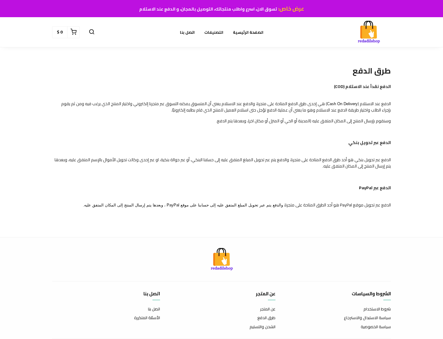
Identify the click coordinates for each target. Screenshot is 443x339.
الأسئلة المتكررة (147, 318)
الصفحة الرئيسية (248, 32)
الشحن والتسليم (262, 327)
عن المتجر (267, 309)
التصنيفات (213, 32)
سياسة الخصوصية (376, 327)
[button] (92, 32)
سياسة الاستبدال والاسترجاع (367, 318)
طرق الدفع (266, 318)
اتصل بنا (187, 32)
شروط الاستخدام (377, 309)
